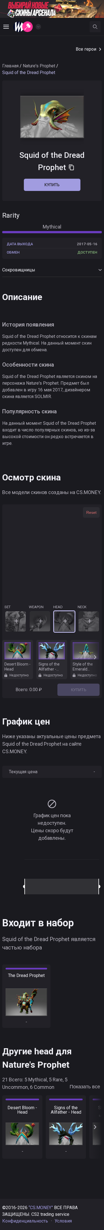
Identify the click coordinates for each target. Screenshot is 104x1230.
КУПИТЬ (78, 690)
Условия (63, 1221)
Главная (10, 65)
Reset (91, 512)
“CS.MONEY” (41, 1207)
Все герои (86, 49)
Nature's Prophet (39, 65)
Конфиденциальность (25, 1221)
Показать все (85, 1086)
